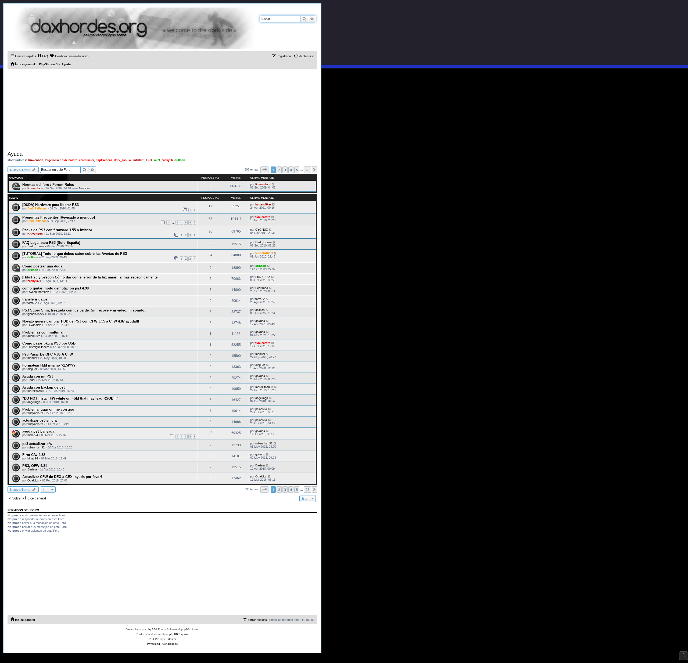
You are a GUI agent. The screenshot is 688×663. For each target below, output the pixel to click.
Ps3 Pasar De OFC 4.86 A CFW (47, 354)
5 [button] (297, 169)
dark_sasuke (123, 160)
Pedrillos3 (261, 287)
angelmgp (33, 402)
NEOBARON (264, 253)
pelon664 (261, 409)
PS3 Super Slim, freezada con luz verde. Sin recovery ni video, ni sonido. (83, 310)
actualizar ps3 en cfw (39, 420)
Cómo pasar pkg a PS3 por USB (49, 343)
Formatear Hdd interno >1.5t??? (49, 365)
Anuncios (84, 188)
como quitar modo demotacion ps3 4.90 (55, 288)
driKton (179, 160)
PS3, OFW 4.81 (34, 466)
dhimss (260, 309)
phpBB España (178, 634)
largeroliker (53, 160)
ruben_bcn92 (36, 447)
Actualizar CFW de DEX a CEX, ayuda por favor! (62, 477)
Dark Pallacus (36, 208)
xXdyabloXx (35, 413)
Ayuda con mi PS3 (37, 376)
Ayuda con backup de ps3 (43, 387)
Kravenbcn (35, 160)
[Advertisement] (162, 109)
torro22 (32, 303)
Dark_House (35, 246)
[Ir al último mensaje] (273, 184)
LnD (149, 160)
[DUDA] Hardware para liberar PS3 (50, 205)
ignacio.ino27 (35, 314)
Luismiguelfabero (38, 347)
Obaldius (33, 480)
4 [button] (291, 169)
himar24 (32, 435)
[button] (264, 169)
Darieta (32, 469)
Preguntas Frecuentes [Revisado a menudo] (58, 217)
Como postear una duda (42, 266)
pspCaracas (104, 160)
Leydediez (34, 325)
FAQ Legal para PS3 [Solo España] (51, 243)
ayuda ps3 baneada (38, 431)
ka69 (156, 160)
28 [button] (307, 169)
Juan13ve (33, 336)
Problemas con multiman (43, 332)
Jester (172, 638)
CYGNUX (261, 229)
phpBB (151, 629)
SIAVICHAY (262, 276)
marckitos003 (36, 391)
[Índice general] (131, 28)
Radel (31, 380)
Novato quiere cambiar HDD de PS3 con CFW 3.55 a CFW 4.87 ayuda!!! (80, 321)
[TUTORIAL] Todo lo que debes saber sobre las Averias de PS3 (74, 254)
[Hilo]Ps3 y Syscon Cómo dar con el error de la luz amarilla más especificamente (89, 277)
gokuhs (260, 321)
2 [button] (279, 169)
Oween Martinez (38, 292)
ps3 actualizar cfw (37, 444)
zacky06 (167, 160)
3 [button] (285, 169)
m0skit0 (138, 160)
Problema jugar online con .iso (48, 409)
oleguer (32, 369)
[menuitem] (42, 56)
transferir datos (35, 299)
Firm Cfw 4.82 (33, 455)
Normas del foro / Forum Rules (48, 185)
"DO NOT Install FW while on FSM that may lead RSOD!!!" (70, 398)
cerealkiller (86, 160)
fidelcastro (69, 160)
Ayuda (15, 154)
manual (32, 358)
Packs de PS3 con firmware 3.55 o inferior (57, 230)
